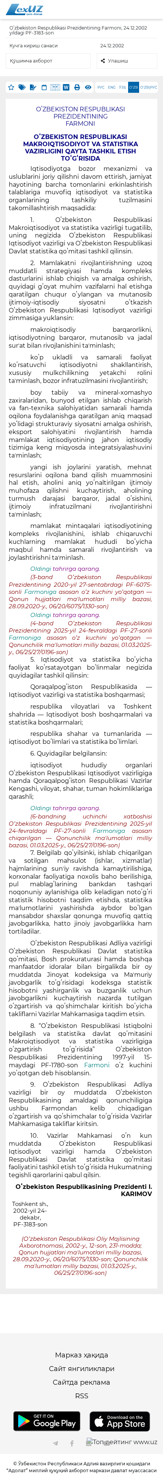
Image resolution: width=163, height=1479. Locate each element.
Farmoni (97, 1065)
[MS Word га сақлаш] (66, 87)
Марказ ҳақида (81, 1355)
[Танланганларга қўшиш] (11, 87)
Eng (112, 87)
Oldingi (40, 568)
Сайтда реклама (81, 1382)
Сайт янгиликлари (81, 1369)
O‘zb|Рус (148, 87)
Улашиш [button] (118, 61)
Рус (100, 87)
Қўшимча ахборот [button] (31, 61)
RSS (81, 1396)
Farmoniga (41, 592)
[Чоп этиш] (77, 87)
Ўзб (122, 87)
